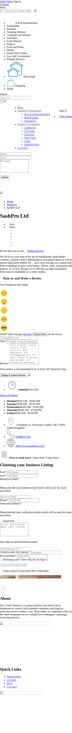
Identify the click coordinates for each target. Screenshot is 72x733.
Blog (20, 107)
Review (5, 363)
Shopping (30, 121)
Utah (27, 141)
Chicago (29, 131)
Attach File (8, 521)
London (11, 680)
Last (3, 475)
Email (4, 334)
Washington (31, 144)
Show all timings (9, 395)
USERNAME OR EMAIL (15, 552)
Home (10, 201)
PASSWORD (8, 555)
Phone (4, 500)
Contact (23, 148)
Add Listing (6, 1)
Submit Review (35, 251)
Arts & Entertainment (37, 114)
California (30, 127)
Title (3, 341)
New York (30, 137)
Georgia (29, 134)
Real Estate (31, 117)
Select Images (15, 334)
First (3, 472)
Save (12, 224)
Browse (27, 334)
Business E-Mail (33, 485)
